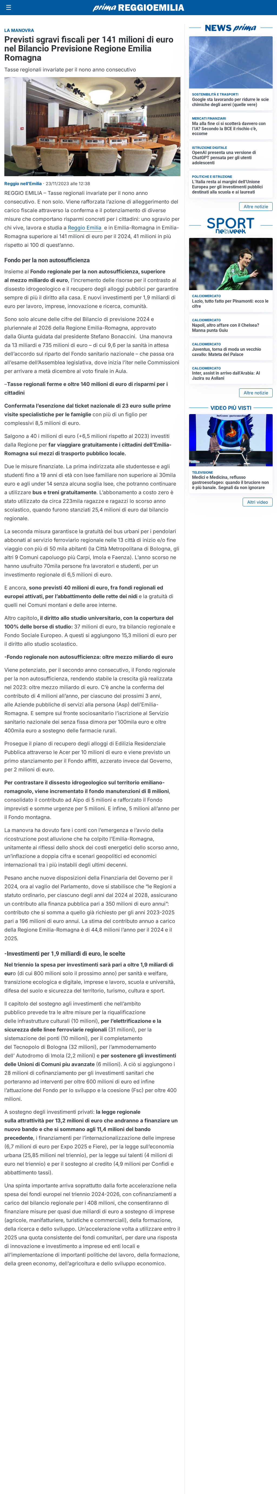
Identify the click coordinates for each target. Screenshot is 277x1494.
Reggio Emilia (85, 227)
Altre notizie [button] (256, 206)
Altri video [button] (257, 502)
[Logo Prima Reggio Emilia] (138, 8)
